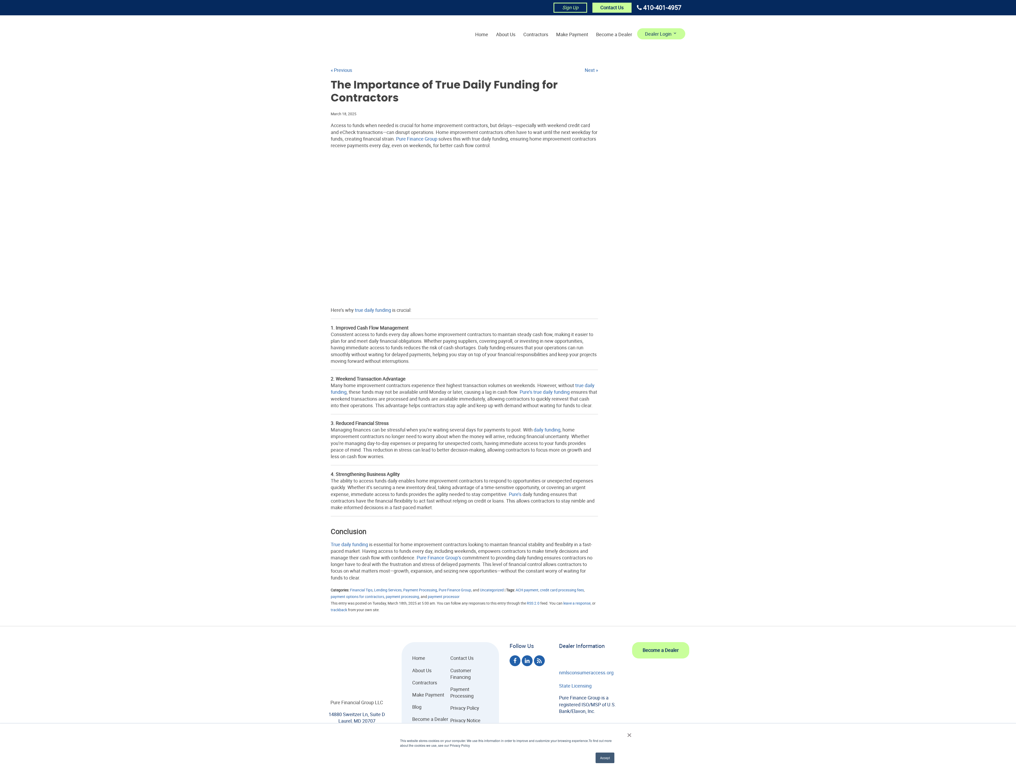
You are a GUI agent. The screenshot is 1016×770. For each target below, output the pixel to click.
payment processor (444, 596)
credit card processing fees (562, 589)
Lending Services (388, 589)
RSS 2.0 (533, 603)
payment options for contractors (357, 596)
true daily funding (373, 310)
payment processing (402, 596)
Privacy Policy (464, 708)
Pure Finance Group (416, 139)
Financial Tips (361, 589)
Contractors (535, 34)
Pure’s (526, 392)
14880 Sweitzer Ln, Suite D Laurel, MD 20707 (357, 717)
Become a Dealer (614, 34)
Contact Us (612, 7)
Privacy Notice (465, 720)
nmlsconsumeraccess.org (586, 672)
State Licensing (575, 686)
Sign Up (570, 7)
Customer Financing (460, 673)
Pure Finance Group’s (439, 557)
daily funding (547, 429)
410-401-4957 (662, 7)
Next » (591, 70)
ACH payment (527, 589)
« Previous (341, 70)
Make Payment (572, 34)
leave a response (577, 603)
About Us (505, 34)
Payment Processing (420, 589)
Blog (416, 707)
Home (481, 34)
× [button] (629, 733)
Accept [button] (605, 757)
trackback (339, 609)
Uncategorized (492, 589)
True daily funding (349, 544)
